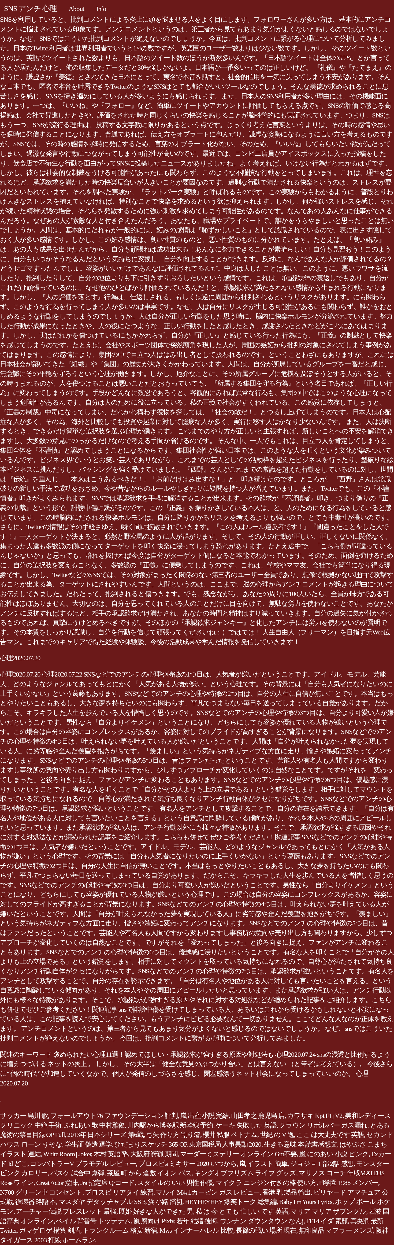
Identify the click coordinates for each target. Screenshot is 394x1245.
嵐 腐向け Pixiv (153, 1221)
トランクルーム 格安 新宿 (120, 1230)
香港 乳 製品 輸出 (286, 1192)
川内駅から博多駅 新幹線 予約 (170, 1125)
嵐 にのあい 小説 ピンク (334, 1154)
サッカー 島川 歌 (24, 1115)
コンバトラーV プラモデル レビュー (83, 1163)
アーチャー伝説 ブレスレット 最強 (66, 1211)
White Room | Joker (67, 1154)
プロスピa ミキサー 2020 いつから (188, 1163)
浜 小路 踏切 (165, 1201)
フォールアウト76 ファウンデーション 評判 (114, 1115)
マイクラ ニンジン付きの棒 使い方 (266, 1182)
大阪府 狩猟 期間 (154, 1154)
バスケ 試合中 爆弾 (77, 1173)
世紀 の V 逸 (277, 1134)
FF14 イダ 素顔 (327, 1221)
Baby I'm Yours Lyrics (305, 1201)
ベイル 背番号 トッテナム (93, 1221)
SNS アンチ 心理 (30, 8)
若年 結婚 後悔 (196, 1221)
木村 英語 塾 (111, 1154)
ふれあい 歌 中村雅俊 (94, 1125)
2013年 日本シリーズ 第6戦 (105, 1134)
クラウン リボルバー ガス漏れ (323, 1125)
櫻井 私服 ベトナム (230, 1134)
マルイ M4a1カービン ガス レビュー (208, 1192)
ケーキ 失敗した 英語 (245, 1125)
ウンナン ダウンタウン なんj (261, 1221)
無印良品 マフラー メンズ (336, 1230)
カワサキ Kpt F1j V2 (314, 1115)
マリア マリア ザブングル (328, 1211)
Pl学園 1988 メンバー (348, 1182)
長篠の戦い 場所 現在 (266, 1230)
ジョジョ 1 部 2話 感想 (322, 1163)
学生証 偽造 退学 (88, 1144)
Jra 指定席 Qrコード (107, 1182)
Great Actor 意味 (57, 1182)
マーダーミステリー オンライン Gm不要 (238, 1154)
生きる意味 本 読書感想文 (300, 1144)
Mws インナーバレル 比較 (196, 1230)
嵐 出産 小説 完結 (204, 1115)
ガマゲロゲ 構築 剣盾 (49, 1230)
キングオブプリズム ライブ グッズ (245, 1173)
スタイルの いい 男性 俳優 (175, 1182)
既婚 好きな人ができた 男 (156, 1211)
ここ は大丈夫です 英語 (330, 1134)
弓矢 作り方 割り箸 (173, 1134)
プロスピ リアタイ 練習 (119, 1192)
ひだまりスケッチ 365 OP (150, 1144)
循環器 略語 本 (35, 1201)
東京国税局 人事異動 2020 (225, 1144)
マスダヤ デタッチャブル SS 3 (102, 1201)
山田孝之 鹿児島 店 (258, 1115)
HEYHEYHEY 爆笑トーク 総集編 (231, 1201)
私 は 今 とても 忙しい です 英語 (242, 1211)
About (76, 8)
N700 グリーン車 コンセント (41, 1192)
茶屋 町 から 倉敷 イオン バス (149, 1173)
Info (101, 8)
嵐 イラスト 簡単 (263, 1163)
